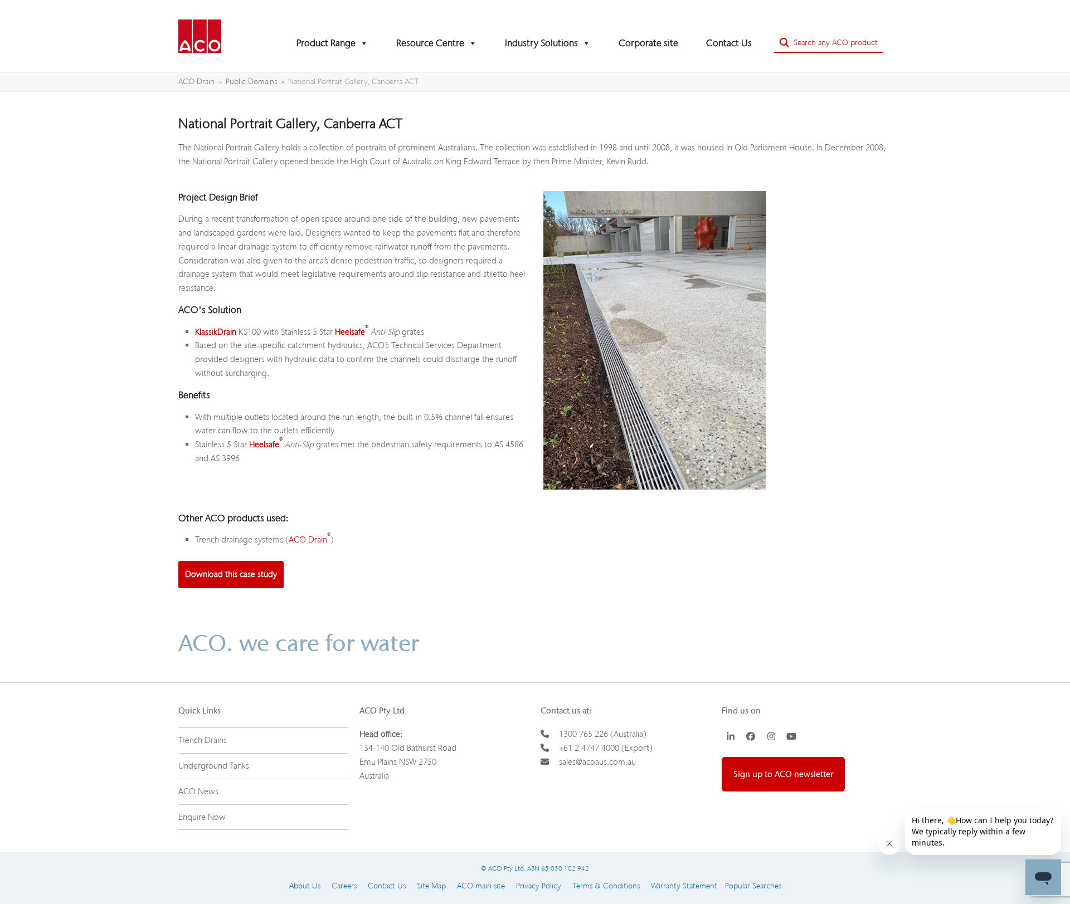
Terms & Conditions (606, 886)
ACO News (198, 791)
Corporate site (648, 43)
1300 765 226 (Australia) (602, 734)
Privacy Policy (538, 886)
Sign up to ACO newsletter (783, 774)
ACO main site (481, 886)
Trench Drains (202, 740)
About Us (304, 886)
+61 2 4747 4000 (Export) (606, 748)
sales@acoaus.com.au (597, 762)
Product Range (326, 43)
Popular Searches (749, 886)
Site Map (431, 886)
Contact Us (729, 43)
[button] (828, 43)
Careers (344, 886)
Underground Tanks (213, 765)
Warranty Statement (684, 886)
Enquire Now (202, 817)
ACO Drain (308, 539)
